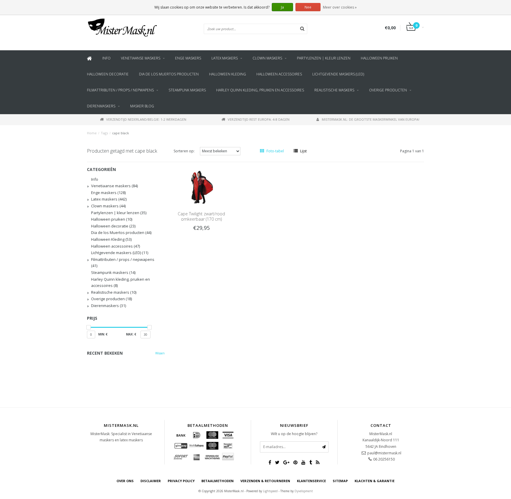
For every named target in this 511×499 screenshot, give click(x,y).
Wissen (160, 353)
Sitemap (340, 481)
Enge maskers (188, 58)
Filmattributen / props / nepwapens (120, 90)
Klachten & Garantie (374, 481)
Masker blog (142, 106)
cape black (120, 133)
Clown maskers (267, 58)
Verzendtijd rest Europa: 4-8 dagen (259, 119)
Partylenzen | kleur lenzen (323, 58)
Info (106, 58)
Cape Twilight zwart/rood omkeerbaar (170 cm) (201, 216)
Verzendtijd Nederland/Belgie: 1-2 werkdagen (146, 119)
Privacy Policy (181, 481)
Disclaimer (150, 481)
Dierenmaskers (101, 106)
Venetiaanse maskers (140, 58)
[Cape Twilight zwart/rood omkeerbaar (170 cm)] (201, 186)
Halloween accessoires (279, 74)
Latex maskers (224, 58)
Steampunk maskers (187, 90)
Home (92, 133)
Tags (104, 133)
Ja (282, 7)
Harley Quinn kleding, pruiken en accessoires (260, 90)
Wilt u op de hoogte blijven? (294, 433)
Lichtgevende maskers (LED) (338, 74)
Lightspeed (270, 491)
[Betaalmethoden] (181, 435)
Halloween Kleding (227, 74)
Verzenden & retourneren (265, 481)
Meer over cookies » (340, 7)
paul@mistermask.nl (384, 453)
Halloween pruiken (379, 58)
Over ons (125, 481)
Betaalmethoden (217, 481)
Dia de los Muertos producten (169, 74)
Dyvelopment (304, 491)
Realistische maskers (334, 90)
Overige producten (388, 90)
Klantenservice (311, 481)
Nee (308, 7)
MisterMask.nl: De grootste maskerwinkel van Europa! (370, 119)
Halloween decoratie (108, 74)
